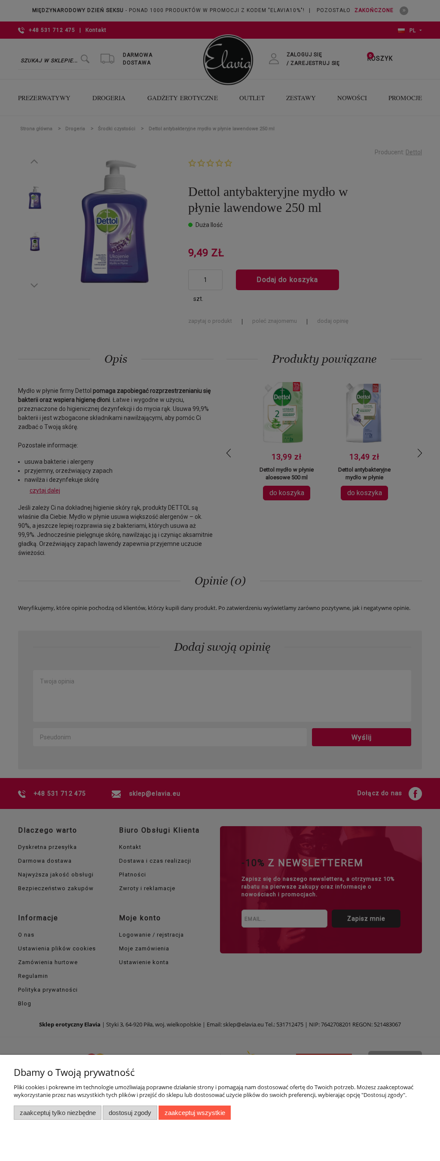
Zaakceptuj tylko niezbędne (58, 1112)
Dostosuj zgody (130, 1112)
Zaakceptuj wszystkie (195, 1112)
